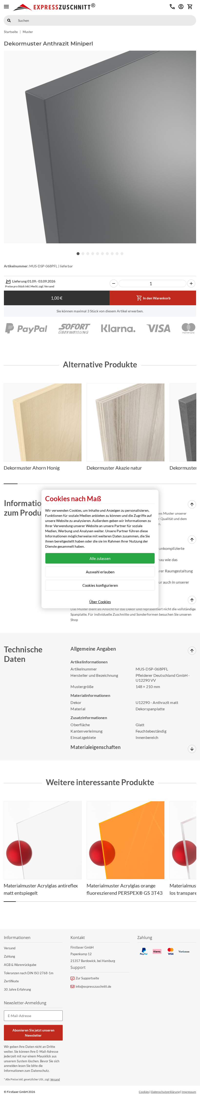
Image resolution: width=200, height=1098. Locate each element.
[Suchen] (9, 20)
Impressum (189, 1092)
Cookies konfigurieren (100, 585)
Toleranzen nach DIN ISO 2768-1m (28, 973)
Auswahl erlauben (100, 572)
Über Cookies (100, 602)
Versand (9, 948)
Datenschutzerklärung (165, 1092)
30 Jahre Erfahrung (17, 989)
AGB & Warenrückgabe (20, 965)
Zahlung (9, 956)
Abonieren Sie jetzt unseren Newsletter (33, 1032)
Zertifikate (11, 981)
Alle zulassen (100, 558)
